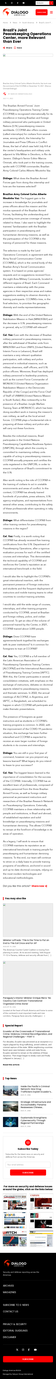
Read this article (11, 1064)
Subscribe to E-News (16, 1305)
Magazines (9, 1292)
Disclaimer (9, 1337)
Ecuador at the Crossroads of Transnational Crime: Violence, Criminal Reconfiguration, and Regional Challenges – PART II (27, 1034)
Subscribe (41, 12)
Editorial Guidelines (15, 1330)
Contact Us (10, 1311)
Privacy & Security (15, 1324)
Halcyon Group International (22, 1374)
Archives (8, 1285)
